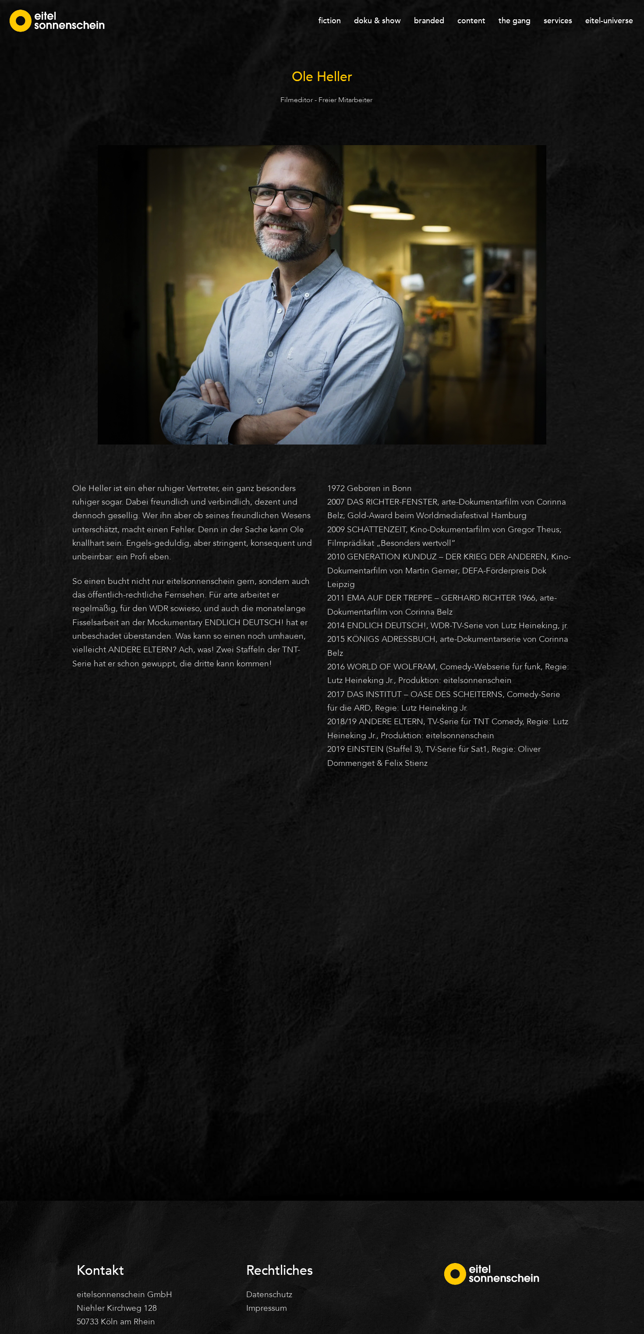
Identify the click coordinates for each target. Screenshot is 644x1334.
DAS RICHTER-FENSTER (392, 502)
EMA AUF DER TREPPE (389, 598)
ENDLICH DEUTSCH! (244, 622)
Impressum (266, 1308)
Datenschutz (269, 1294)
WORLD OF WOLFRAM (391, 666)
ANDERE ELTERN (140, 649)
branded (429, 20)
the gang (515, 20)
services (558, 20)
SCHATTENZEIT (376, 529)
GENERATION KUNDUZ (392, 556)
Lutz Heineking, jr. (534, 625)
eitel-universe (609, 20)
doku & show (377, 20)
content (471, 20)
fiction (329, 20)
